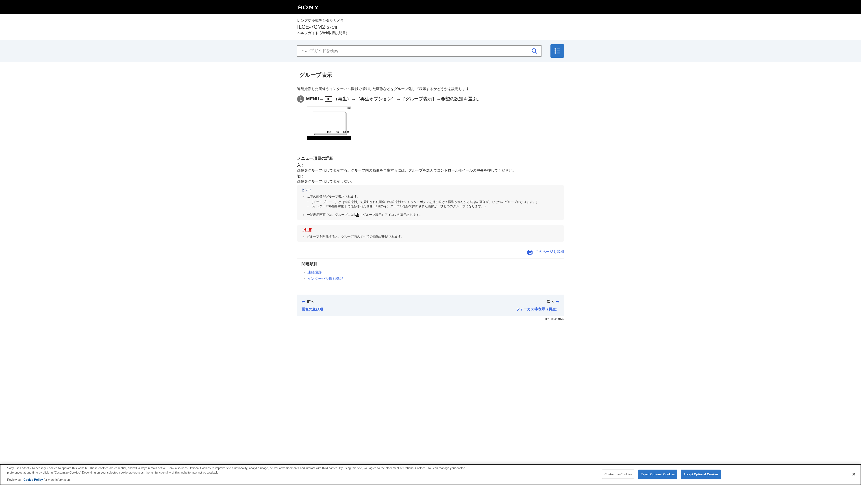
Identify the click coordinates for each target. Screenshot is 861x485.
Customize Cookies (618, 474)
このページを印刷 (549, 252)
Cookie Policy (34, 479)
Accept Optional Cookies (700, 474)
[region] (430, 474)
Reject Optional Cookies (658, 474)
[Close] (854, 474)
